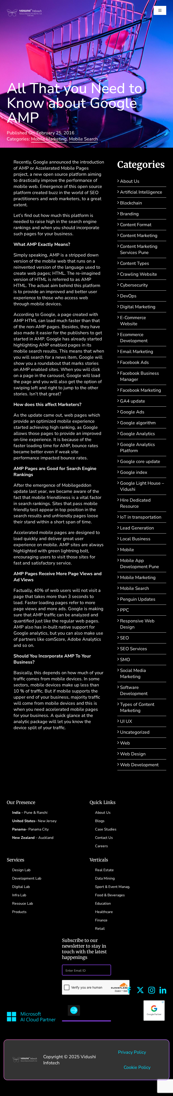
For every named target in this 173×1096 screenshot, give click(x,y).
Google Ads (132, 412)
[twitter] (140, 990)
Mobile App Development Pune (139, 563)
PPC (124, 610)
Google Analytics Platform (137, 447)
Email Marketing (136, 352)
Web (125, 743)
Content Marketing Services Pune (138, 249)
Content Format (135, 225)
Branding (129, 214)
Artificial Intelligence (141, 192)
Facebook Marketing (140, 390)
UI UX (126, 721)
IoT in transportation (140, 517)
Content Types (134, 263)
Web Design (133, 754)
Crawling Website (138, 274)
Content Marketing (138, 235)
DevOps (128, 296)
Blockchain (131, 203)
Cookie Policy (137, 1067)
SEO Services (133, 649)
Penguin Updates (137, 599)
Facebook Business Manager (139, 376)
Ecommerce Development (134, 338)
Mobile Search (83, 139)
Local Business (135, 539)
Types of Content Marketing (137, 707)
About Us (129, 181)
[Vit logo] (24, 11)
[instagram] (151, 990)
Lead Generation (137, 528)
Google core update (140, 461)
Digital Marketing (137, 307)
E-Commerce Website (133, 321)
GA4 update (132, 401)
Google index (133, 472)
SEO (124, 638)
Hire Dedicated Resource (135, 503)
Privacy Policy (132, 1052)
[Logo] (24, 1059)
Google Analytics (137, 434)
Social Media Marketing (133, 673)
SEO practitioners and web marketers (56, 196)
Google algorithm (138, 423)
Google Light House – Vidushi (142, 486)
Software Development (134, 690)
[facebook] (129, 990)
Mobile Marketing (49, 139)
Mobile (127, 550)
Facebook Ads (134, 362)
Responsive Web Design (137, 624)
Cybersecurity (134, 285)
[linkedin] (162, 990)
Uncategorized (135, 732)
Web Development (139, 765)
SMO (125, 660)
